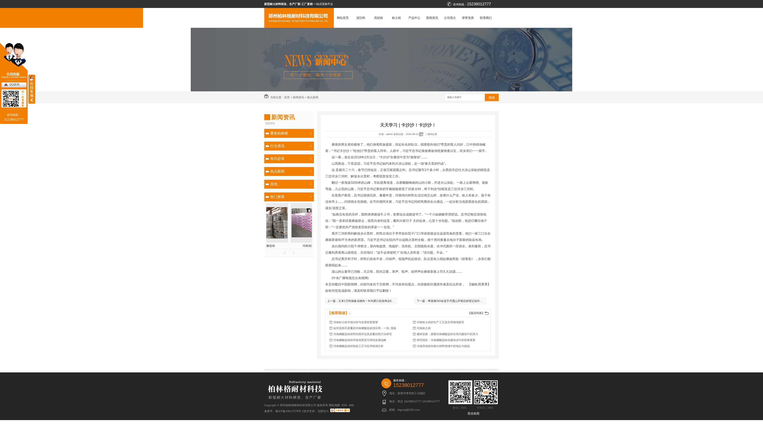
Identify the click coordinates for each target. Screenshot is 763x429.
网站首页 (343, 17)
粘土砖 (396, 17)
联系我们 (486, 17)
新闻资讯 (432, 17)
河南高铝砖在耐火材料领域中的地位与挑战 (443, 346)
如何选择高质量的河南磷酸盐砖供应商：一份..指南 (364, 328)
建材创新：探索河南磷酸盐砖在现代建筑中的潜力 (447, 334)
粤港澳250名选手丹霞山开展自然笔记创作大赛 (456, 300)
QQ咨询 (14, 84)
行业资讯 (277, 146)
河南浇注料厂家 (289, 245)
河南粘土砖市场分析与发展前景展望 (355, 322)
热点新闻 (312, 97)
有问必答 (277, 159)
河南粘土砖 (424, 328)
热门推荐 (277, 197)
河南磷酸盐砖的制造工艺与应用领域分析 (358, 346)
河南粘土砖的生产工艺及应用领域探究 (440, 322)
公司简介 (450, 17)
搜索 (492, 97)
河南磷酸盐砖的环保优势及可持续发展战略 (359, 340)
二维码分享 (431, 134)
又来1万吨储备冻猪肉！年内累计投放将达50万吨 (368, 300)
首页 (287, 97)
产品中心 (414, 17)
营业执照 (473, 413)
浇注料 (360, 17)
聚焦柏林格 (279, 133)
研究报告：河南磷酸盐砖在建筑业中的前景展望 (446, 340)
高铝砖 (378, 17)
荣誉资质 (468, 17)
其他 (273, 184)
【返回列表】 (476, 313)
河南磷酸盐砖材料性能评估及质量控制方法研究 (362, 334)
